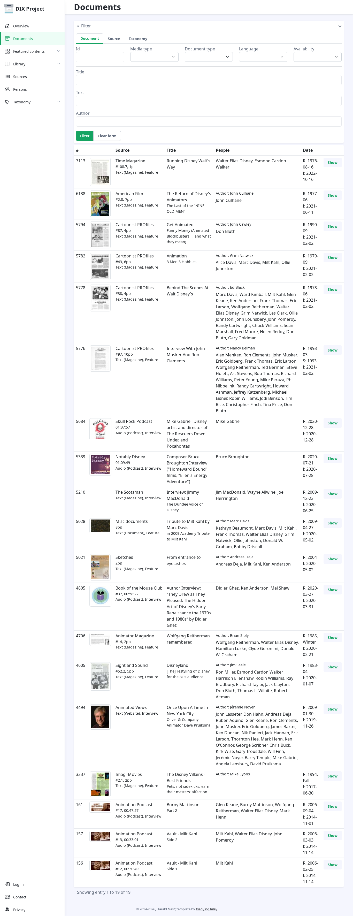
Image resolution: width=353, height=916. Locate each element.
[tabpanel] (209, 86)
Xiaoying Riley (206, 909)
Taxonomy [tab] (138, 38)
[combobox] (156, 57)
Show (332, 162)
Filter (84, 135)
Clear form (107, 135)
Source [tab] (114, 38)
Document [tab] (89, 38)
